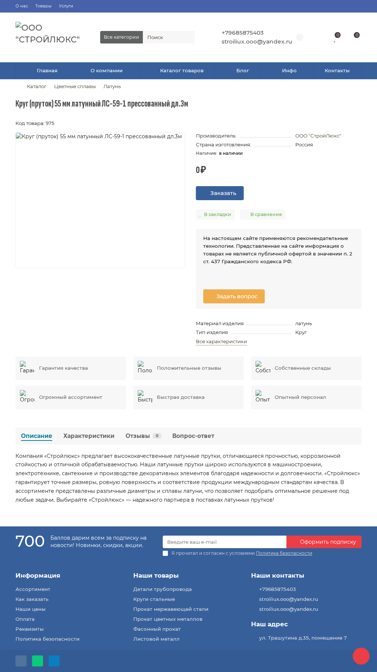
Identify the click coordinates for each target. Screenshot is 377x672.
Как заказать (32, 599)
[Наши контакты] (361, 656)
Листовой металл (156, 639)
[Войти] (318, 37)
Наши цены (30, 609)
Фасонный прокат (157, 629)
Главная (47, 70)
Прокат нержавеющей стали (170, 609)
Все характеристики (221, 341)
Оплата (25, 619)
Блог (242, 70)
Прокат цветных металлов (167, 619)
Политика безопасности (47, 639)
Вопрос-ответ (193, 435)
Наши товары (156, 575)
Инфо (289, 70)
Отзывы (142, 435)
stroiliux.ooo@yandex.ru (257, 41)
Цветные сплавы (75, 86)
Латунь (112, 86)
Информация (37, 575)
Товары (43, 5)
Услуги (66, 5)
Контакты (337, 70)
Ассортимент (32, 589)
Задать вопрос (236, 296)
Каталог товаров (182, 70)
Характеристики (88, 435)
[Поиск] (187, 37)
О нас (21, 5)
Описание (36, 435)
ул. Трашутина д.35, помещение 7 (303, 638)
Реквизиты (29, 629)
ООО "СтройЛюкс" (318, 136)
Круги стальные (154, 599)
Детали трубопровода (162, 589)
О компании (107, 70)
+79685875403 (243, 32)
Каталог (36, 86)
